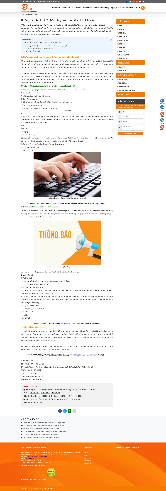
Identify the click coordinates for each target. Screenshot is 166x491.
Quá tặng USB (76, 8)
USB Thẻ (122, 51)
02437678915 (34, 393)
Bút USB (122, 67)
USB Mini (122, 48)
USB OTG (122, 71)
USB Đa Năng (87, 8)
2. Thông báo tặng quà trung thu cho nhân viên (39, 48)
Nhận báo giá (130, 134)
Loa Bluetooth (124, 87)
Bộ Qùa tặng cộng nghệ (127, 90)
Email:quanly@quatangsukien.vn (49, 1)
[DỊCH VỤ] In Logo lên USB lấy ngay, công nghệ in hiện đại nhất (40, 429)
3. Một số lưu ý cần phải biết (32, 51)
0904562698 (79, 396)
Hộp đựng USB (124, 55)
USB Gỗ (121, 26)
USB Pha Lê (123, 58)
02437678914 (45, 393)
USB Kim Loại (123, 40)
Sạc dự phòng (116, 8)
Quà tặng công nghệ (101, 8)
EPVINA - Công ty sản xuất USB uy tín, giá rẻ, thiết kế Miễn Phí (40, 437)
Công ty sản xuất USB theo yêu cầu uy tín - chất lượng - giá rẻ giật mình (43, 423)
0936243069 (63, 396)
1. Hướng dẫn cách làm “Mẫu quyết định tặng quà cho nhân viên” (42, 42)
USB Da (121, 29)
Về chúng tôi (65, 8)
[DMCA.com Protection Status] (51, 472)
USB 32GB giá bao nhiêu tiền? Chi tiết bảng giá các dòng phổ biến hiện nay (44, 432)
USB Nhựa (122, 33)
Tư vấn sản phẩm (128, 8)
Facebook (25, 480)
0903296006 (55, 393)
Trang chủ (56, 8)
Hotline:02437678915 (29, 1)
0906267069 (46, 396)
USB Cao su (123, 37)
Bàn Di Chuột (123, 83)
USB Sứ (121, 44)
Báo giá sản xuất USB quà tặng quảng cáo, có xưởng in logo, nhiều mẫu (43, 426)
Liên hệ (138, 8)
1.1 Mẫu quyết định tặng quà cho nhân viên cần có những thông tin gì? (46, 46)
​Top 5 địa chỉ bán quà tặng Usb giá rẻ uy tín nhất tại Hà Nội (39, 434)
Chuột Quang (123, 79)
